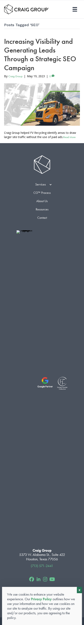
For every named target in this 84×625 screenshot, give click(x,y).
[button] (50, 184)
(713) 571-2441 (42, 565)
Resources (42, 209)
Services (40, 184)
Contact (42, 217)
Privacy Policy (41, 599)
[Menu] (75, 9)
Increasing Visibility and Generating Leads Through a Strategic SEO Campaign (40, 54)
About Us (42, 201)
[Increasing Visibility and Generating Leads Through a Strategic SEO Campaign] (42, 104)
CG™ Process (42, 193)
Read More (69, 137)
